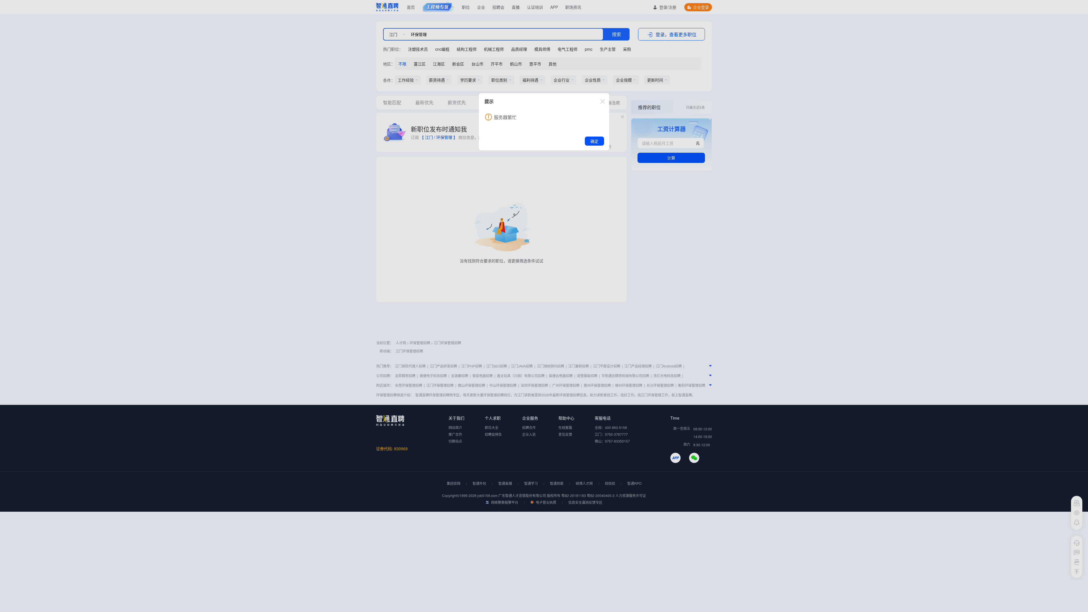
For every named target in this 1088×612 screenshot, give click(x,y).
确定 (594, 141)
